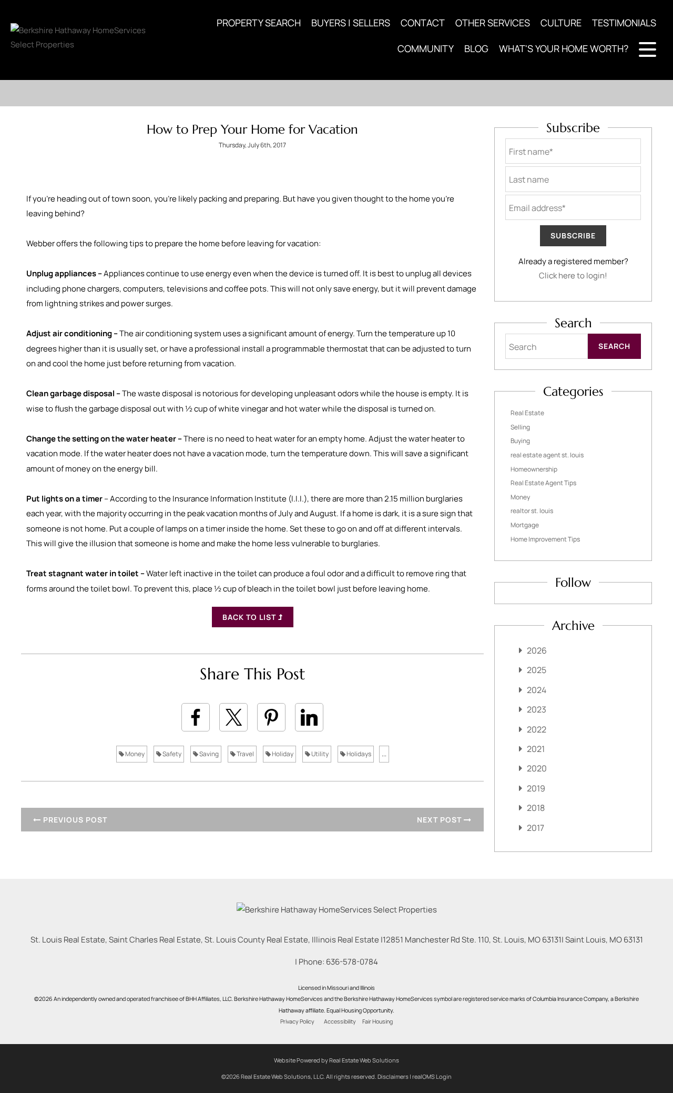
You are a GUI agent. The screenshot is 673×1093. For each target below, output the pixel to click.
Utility (319, 753)
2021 (536, 749)
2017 (535, 828)
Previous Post (74, 820)
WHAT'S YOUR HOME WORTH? (563, 48)
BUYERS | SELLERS (350, 22)
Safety (171, 753)
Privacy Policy (297, 1021)
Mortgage (525, 524)
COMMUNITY (425, 48)
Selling (520, 427)
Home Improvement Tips (545, 539)
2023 (536, 709)
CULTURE (561, 22)
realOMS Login (432, 1076)
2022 (536, 729)
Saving (208, 753)
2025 (536, 670)
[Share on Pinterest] (271, 717)
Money (134, 753)
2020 (537, 768)
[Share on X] (233, 717)
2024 (536, 690)
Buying (520, 440)
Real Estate (527, 412)
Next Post (440, 820)
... (384, 753)
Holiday (282, 753)
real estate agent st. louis (547, 454)
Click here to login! (573, 275)
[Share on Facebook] (195, 717)
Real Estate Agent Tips (543, 482)
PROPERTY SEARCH (259, 22)
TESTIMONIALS (624, 22)
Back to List (250, 617)
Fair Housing (377, 1021)
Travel (245, 753)
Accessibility (340, 1021)
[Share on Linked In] (309, 717)
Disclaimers (393, 1076)
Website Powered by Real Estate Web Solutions (336, 1060)
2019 (536, 788)
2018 (536, 808)
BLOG (476, 48)
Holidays (358, 753)
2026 (537, 650)
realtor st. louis (532, 510)
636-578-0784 (352, 961)
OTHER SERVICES (492, 22)
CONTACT (423, 22)
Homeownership (534, 469)
